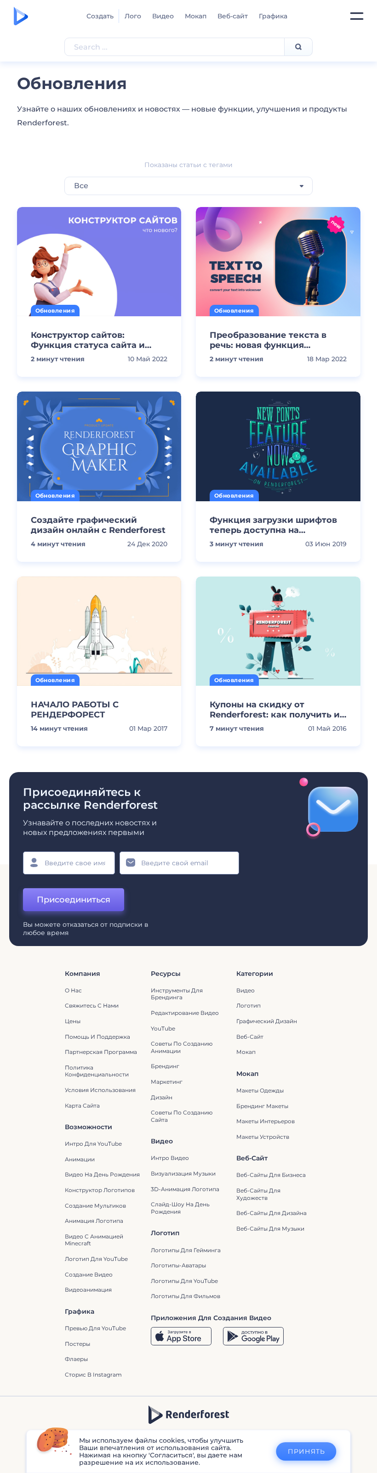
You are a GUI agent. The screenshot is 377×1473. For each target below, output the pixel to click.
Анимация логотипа (94, 1220)
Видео (163, 16)
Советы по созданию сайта (181, 1116)
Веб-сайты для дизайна (271, 1213)
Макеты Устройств (262, 1136)
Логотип (248, 1005)
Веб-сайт (232, 16)
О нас (73, 990)
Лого (133, 16)
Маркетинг (167, 1081)
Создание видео (89, 1274)
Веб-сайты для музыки (270, 1228)
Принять (306, 1451)
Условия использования (100, 1090)
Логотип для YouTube (96, 1258)
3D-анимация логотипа (185, 1189)
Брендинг (165, 1066)
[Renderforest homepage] (21, 16)
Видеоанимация (88, 1289)
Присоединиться (73, 900)
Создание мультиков (95, 1205)
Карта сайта (82, 1105)
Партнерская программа (101, 1051)
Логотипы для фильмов (185, 1296)
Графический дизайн (266, 1021)
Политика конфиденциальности (97, 1071)
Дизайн (161, 1097)
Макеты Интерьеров (265, 1121)
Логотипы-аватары (178, 1265)
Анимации (80, 1159)
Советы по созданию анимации (181, 1047)
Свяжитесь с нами (92, 1005)
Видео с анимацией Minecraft (94, 1240)
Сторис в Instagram (93, 1374)
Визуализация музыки (183, 1173)
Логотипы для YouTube (184, 1280)
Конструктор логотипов (100, 1190)
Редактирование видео (185, 1012)
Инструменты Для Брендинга (177, 994)
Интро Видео (170, 1157)
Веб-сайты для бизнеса (271, 1174)
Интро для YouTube (93, 1143)
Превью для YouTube (95, 1328)
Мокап (195, 16)
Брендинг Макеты (262, 1106)
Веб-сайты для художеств (258, 1194)
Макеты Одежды (260, 1090)
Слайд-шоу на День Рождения (180, 1208)
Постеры (77, 1343)
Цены (72, 1021)
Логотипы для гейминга (186, 1250)
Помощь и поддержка (97, 1036)
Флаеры (76, 1358)
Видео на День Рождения (102, 1174)
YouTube (163, 1028)
